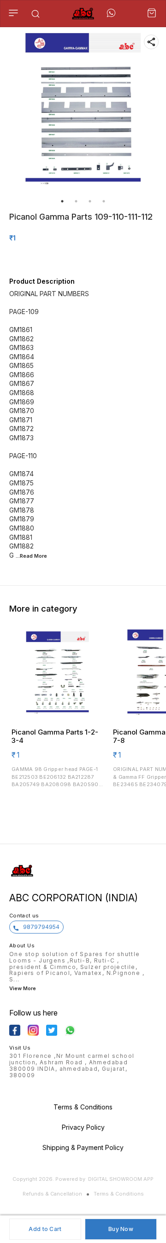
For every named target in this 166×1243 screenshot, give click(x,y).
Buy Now (120, 1228)
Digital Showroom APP (121, 1179)
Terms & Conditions (119, 1193)
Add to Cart (45, 1228)
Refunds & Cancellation (52, 1193)
